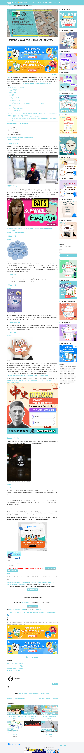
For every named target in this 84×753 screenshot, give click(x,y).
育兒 (72, 380)
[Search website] (59, 2)
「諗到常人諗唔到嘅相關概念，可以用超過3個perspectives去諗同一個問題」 (27, 103)
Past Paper (10, 132)
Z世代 (8, 612)
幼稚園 (69, 376)
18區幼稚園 (74, 366)
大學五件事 (49, 612)
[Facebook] (57, 75)
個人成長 (65, 371)
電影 (64, 383)
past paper (27, 281)
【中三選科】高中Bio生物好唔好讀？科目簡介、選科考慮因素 (49, 733)
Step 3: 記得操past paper (15, 110)
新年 (65, 378)
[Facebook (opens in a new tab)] (75, 2)
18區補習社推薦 (62, 368)
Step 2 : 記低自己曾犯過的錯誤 (16, 108)
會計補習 (43, 693)
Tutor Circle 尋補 (25, 602)
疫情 (60, 380)
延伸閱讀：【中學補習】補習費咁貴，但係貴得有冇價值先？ (20, 137)
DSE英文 (74, 368)
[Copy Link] (53, 75)
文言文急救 (61, 378)
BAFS (20, 693)
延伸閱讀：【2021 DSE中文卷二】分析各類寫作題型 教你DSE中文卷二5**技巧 (24, 582)
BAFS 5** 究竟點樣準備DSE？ (15, 94)
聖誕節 (69, 380)
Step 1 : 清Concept (13, 107)
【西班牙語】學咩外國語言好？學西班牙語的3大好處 (15, 733)
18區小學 (69, 366)
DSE (29, 693)
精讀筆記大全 (64, 380)
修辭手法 (12, 612)
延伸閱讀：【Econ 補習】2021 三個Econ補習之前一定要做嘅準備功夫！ (23, 380)
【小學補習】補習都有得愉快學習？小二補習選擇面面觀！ (15, 717)
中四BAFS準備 (11, 95)
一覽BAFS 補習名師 (12, 89)
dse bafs (33, 693)
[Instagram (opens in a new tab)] (76, 2)
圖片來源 (9, 239)
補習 (74, 380)
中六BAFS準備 (11, 102)
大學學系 (61, 373)
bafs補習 (24, 693)
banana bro (9, 43)
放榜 (74, 376)
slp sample (36, 612)
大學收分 (65, 373)
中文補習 (27, 612)
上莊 (24, 612)
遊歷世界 (61, 383)
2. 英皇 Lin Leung (13, 92)
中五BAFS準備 (11, 98)
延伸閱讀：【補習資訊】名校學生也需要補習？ (17, 228)
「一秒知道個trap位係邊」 (15, 100)
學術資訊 (10, 5)
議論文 (31, 612)
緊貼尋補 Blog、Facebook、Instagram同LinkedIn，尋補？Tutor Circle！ (28, 116)
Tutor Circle (38, 609)
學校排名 (72, 373)
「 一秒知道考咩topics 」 (15, 97)
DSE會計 (38, 693)
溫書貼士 (48, 693)
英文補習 (20, 612)
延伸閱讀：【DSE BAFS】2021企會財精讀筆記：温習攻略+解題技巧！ (38, 83)
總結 (9, 112)
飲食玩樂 (68, 383)
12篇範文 (61, 366)
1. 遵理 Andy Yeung (13, 90)
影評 (72, 376)
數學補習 (44, 612)
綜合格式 (54, 612)
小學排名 (61, 376)
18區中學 (65, 366)
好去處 (69, 373)
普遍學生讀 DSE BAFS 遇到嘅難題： (16, 87)
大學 (72, 371)
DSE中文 (70, 368)
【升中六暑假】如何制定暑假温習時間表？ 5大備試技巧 (49, 717)
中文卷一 (61, 371)
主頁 (8, 5)
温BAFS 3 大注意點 (12, 105)
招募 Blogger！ (28, 747)
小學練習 (65, 376)
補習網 (40, 612)
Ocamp (16, 612)
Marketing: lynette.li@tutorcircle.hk (49, 747)
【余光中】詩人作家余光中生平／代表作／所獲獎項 (32, 717)
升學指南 (69, 371)
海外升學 (68, 378)
